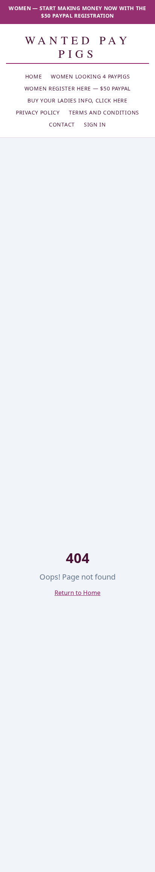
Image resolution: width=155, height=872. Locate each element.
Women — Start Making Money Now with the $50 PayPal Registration (77, 12)
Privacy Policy (38, 112)
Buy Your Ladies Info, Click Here (77, 100)
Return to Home (77, 593)
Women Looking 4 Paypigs (90, 76)
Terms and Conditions (104, 112)
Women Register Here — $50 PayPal (77, 88)
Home (33, 76)
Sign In (95, 124)
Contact (62, 124)
